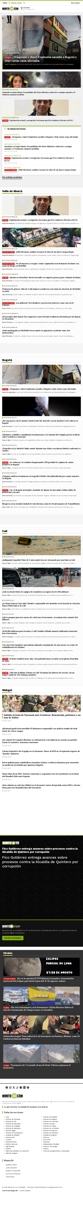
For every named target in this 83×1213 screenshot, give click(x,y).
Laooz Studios (25, 1191)
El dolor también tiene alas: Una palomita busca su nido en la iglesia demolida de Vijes (40, 660)
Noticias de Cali (9, 642)
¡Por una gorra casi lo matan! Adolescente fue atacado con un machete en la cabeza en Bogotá (40, 422)
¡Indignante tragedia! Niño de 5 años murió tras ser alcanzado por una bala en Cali (38, 560)
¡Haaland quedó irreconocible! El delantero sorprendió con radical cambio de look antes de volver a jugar (39, 729)
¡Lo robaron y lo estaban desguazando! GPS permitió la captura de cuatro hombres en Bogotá (38, 463)
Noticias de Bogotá (13, 53)
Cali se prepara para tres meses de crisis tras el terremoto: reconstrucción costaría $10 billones (40, 618)
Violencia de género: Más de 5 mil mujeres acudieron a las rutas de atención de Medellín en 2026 (41, 290)
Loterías (8, 1139)
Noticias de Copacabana (14, 1133)
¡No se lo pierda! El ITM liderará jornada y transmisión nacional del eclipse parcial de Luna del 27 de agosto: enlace (38, 979)
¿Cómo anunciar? (11, 1168)
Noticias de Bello (49, 1124)
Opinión (8, 1148)
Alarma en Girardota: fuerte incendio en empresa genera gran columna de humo (44, 277)
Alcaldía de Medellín (12, 1135)
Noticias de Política (10, 89)
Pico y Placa (75, 3)
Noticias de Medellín (10, 117)
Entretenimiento (11, 1142)
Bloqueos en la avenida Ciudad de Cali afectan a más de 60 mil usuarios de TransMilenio (41, 504)
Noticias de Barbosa (50, 1130)
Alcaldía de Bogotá (50, 1135)
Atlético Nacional (11, 1144)
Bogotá (7, 360)
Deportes (46, 1142)
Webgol (7, 690)
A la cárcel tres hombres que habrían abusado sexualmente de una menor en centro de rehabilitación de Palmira (40, 646)
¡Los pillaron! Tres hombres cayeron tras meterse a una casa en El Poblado (37, 304)
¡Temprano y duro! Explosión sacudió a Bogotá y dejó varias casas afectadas (41, 58)
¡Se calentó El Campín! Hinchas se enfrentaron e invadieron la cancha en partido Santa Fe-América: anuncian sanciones (39, 741)
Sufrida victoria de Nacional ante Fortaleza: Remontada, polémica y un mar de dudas (42, 716)
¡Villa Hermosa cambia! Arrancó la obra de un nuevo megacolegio (47, 170)
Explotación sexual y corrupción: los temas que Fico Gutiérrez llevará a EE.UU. (41, 120)
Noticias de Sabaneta (13, 1128)
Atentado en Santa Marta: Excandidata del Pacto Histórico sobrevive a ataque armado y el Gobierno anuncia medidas (38, 93)
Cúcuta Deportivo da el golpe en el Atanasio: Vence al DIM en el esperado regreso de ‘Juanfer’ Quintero (41, 752)
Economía (46, 1139)
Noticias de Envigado (13, 1126)
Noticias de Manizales (13, 1124)
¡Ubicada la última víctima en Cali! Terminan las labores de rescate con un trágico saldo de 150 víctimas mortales (38, 673)
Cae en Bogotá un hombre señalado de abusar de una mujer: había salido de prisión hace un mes (39, 491)
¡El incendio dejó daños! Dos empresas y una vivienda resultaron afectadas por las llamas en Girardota (41, 317)
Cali (4, 531)
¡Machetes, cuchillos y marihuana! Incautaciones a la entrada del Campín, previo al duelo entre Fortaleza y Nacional (41, 435)
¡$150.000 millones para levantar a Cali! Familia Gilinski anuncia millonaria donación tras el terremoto (39, 632)
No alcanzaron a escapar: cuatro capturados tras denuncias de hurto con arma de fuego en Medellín (40, 264)
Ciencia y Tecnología (50, 1146)
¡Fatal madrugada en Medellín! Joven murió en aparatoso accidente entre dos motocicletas (36, 331)
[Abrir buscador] (24, 3)
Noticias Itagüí (10, 1130)
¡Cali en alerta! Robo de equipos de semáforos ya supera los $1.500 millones (35, 592)
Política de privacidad (13, 1174)
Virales (7, 953)
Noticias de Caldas (49, 1126)
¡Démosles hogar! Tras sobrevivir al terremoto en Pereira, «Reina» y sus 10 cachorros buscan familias (41, 1037)
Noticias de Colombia (50, 1121)
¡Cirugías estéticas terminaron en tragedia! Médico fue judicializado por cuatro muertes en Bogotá (40, 477)
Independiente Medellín (51, 1144)
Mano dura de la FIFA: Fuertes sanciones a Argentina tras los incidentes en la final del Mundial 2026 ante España (40, 775)
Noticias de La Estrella (51, 1128)
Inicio (7, 1117)
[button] (4, 3)
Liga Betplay (10, 1146)
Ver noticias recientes (12, 177)
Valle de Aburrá (12, 191)
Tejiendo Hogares (12, 1153)
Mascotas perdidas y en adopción (17, 1151)
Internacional (10, 1137)
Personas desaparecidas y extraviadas (56, 1151)
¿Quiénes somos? (11, 1165)
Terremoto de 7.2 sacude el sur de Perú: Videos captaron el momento (36, 1066)
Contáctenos (10, 1177)
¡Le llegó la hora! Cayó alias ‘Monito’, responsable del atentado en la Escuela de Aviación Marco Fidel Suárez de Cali (41, 604)
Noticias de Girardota (11, 313)
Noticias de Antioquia (13, 1119)
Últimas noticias (16, 3)
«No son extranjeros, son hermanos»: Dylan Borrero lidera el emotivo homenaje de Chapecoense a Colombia (38, 1008)
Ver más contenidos (12, 938)
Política (45, 1148)
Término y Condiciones (13, 1171)
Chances (46, 1137)
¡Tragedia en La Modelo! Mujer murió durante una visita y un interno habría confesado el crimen (41, 449)
